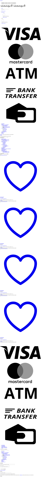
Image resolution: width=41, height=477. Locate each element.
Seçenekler (1, 200)
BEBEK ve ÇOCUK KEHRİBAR (5, 124)
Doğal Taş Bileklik (5, 146)
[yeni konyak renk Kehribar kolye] (3, 248)
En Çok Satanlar (3, 147)
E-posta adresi (2, 472)
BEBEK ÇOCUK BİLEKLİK (6, 140)
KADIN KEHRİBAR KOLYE (6, 126)
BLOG (2, 460)
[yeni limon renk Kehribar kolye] (3, 295)
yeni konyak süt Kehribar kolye (3, 245)
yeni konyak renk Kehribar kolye (3, 292)
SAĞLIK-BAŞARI (4, 149)
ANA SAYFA (3, 123)
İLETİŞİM (3, 133)
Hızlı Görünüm (1, 197)
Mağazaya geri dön (5, 17)
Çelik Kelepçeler (5, 129)
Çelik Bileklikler (5, 456)
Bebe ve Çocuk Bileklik (5, 125)
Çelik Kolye (4, 143)
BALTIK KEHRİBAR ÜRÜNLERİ (5, 139)
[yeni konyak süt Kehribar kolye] (3, 201)
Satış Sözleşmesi (3, 445)
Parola (1, 465)
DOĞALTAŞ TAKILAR (4, 144)
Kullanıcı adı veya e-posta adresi (4, 464)
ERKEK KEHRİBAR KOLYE (6, 127)
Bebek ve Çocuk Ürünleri (4, 141)
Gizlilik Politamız (3, 446)
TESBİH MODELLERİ (4, 131)
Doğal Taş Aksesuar (5, 145)
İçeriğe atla (1, 0)
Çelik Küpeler (4, 130)
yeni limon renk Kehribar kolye (3, 339)
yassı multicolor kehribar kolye (3, 198)
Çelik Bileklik (4, 142)
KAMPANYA (3, 132)
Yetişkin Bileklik (3, 150)
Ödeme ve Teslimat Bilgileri (4, 447)
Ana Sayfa (1, 134)
